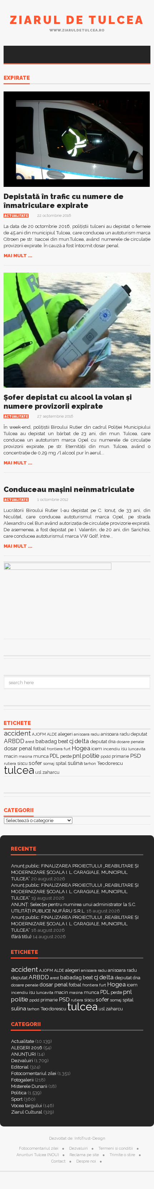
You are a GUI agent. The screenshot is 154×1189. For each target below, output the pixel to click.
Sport (17, 1099)
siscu (22, 763)
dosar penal (18, 748)
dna (112, 741)
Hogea (81, 748)
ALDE (52, 734)
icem (96, 748)
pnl (77, 755)
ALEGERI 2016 (26, 1047)
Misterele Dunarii (29, 1086)
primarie (120, 756)
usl (38, 772)
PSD (135, 755)
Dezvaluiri (22, 1060)
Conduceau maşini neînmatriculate (69, 489)
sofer (35, 763)
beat (63, 741)
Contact (58, 1161)
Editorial (20, 1067)
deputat (98, 741)
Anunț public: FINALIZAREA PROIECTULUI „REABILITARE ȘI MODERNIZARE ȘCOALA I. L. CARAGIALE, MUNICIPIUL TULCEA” (75, 872)
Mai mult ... (18, 255)
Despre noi (86, 1161)
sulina (75, 763)
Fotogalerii (22, 1080)
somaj (48, 763)
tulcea (19, 770)
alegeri (65, 734)
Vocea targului (26, 1105)
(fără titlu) (21, 936)
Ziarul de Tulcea (77, 19)
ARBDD (14, 741)
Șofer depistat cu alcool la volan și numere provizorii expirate (68, 402)
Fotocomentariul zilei (33, 1073)
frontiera (55, 749)
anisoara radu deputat (124, 734)
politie (91, 755)
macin (11, 756)
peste (66, 756)
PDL (54, 756)
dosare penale (130, 741)
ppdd (106, 756)
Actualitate (16, 216)
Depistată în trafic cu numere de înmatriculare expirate (64, 201)
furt (67, 748)
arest (29, 742)
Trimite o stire (122, 1155)
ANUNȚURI (23, 1054)
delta (81, 741)
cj (71, 741)
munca (41, 756)
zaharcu (50, 772)
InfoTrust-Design (89, 1138)
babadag (46, 741)
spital (61, 763)
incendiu (111, 748)
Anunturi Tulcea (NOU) (37, 1155)
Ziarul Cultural (26, 1112)
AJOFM (39, 734)
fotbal (39, 748)
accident (17, 733)
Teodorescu (110, 763)
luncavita (136, 748)
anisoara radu (87, 734)
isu (124, 748)
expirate (17, 78)
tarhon (90, 763)
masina (25, 756)
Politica (19, 1092)
